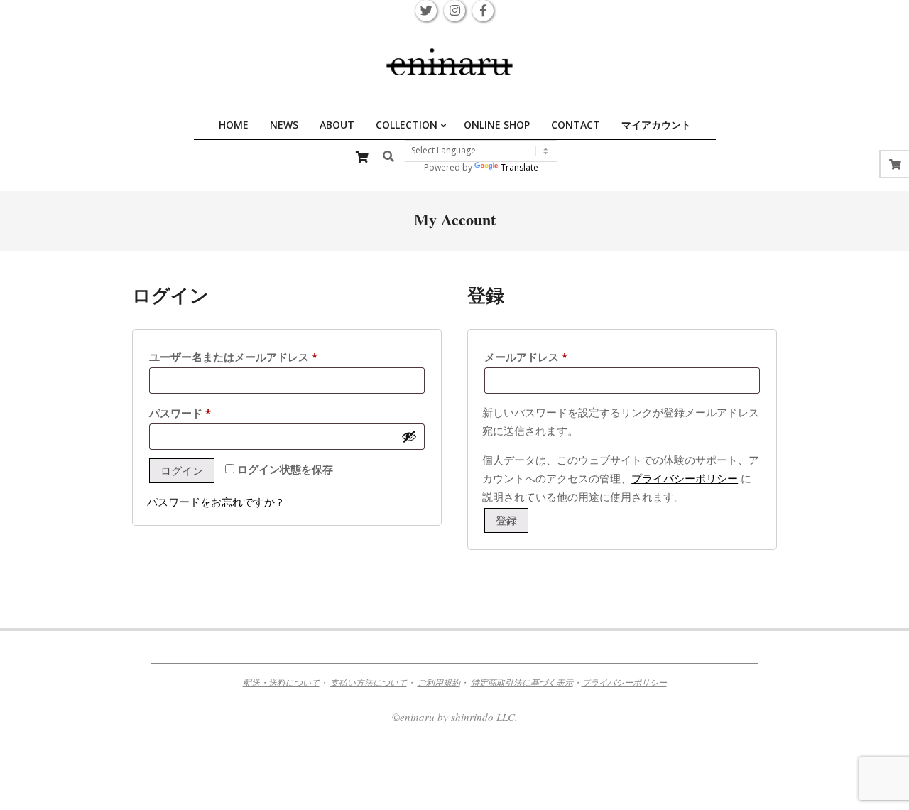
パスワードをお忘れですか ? (215, 502)
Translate (519, 167)
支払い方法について (368, 682)
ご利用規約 (439, 682)
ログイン (181, 470)
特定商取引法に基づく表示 (522, 682)
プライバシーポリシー (684, 478)
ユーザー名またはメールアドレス (238, 358)
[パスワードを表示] (409, 436)
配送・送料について (281, 682)
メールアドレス (530, 358)
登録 (506, 520)
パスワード (185, 414)
